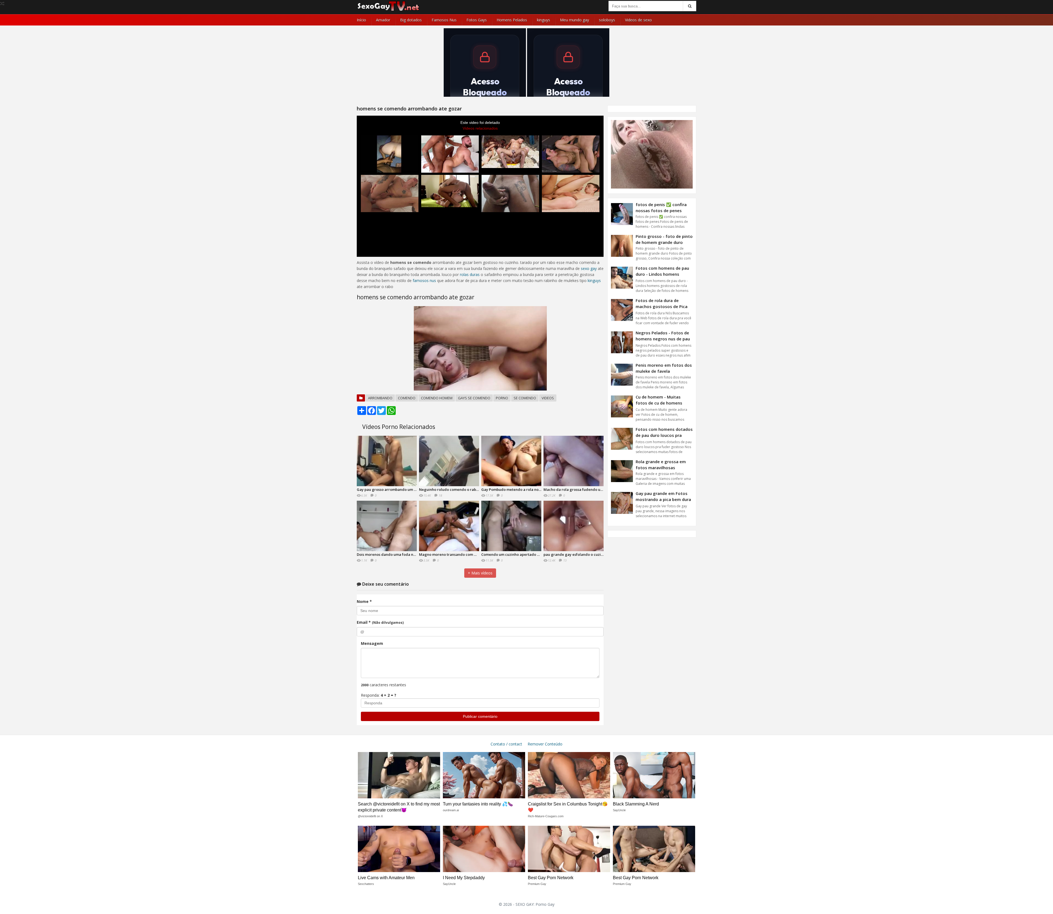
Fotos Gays (476, 19)
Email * (380, 622)
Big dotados (411, 19)
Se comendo (525, 397)
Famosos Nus (444, 19)
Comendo (406, 397)
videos (548, 397)
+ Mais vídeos (480, 573)
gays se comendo (474, 397)
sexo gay (589, 268)
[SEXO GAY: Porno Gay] (388, 10)
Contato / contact (506, 744)
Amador (383, 19)
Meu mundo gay (574, 19)
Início (361, 19)
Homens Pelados (512, 19)
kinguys (543, 19)
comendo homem (436, 397)
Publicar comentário (480, 716)
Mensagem (372, 643)
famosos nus (424, 280)
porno (502, 397)
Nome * (364, 601)
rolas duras (470, 274)
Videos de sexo (638, 19)
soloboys (607, 19)
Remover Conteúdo (545, 744)
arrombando (380, 397)
